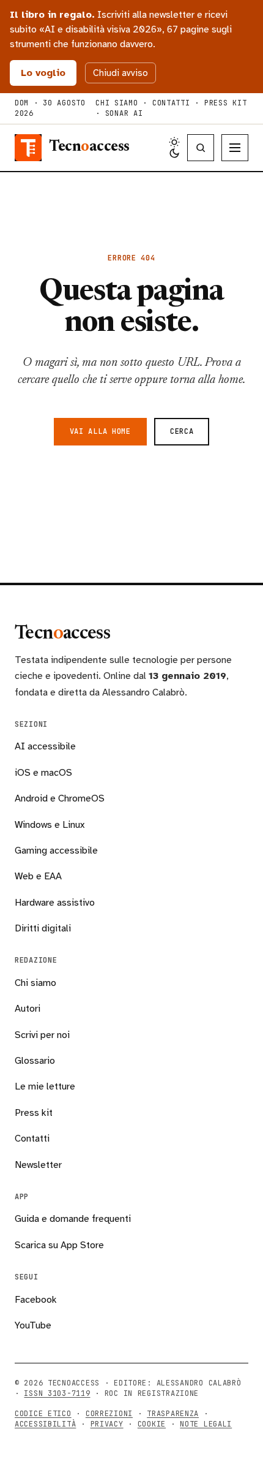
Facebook (36, 1300)
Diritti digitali (43, 928)
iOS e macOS (43, 773)
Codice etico (43, 1414)
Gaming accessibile (56, 850)
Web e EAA (38, 876)
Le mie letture (45, 1086)
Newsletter (38, 1165)
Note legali (206, 1424)
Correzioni (109, 1414)
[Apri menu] (234, 147)
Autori (27, 1008)
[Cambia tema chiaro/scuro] (174, 148)
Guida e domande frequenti (73, 1219)
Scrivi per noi (42, 1035)
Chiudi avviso (120, 72)
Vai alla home (100, 431)
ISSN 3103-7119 (57, 1393)
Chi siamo (116, 103)
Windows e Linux (49, 825)
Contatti (171, 103)
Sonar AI (124, 113)
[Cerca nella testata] (200, 147)
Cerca (182, 431)
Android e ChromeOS (60, 798)
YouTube (33, 1325)
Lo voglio (43, 73)
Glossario (35, 1061)
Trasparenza (173, 1414)
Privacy (107, 1424)
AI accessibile (45, 746)
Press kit (225, 103)
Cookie (152, 1424)
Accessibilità (45, 1424)
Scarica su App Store (59, 1245)
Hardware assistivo (55, 902)
